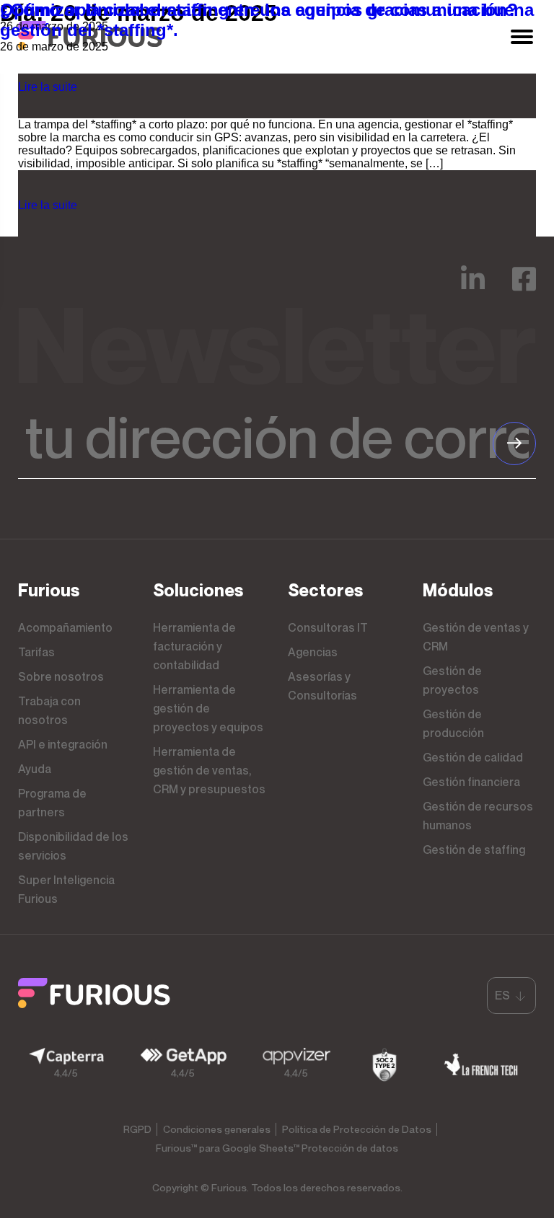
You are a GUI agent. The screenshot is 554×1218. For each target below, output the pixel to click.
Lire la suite (47, 87)
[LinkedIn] (473, 289)
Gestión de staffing (474, 849)
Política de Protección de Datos (356, 1129)
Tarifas (36, 652)
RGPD (137, 1129)
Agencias (313, 652)
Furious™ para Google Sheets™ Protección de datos (277, 1148)
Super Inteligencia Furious (66, 889)
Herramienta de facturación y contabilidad (194, 646)
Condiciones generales (217, 1129)
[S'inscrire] (514, 443)
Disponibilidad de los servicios (73, 845)
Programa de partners (52, 802)
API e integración (62, 744)
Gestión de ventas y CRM (476, 636)
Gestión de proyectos (452, 680)
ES (502, 995)
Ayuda (34, 769)
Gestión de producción (453, 723)
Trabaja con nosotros (49, 710)
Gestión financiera (471, 782)
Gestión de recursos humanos (478, 815)
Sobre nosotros (61, 676)
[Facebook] (524, 289)
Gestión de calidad (473, 757)
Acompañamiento (65, 627)
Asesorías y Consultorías (322, 685)
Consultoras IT (328, 627)
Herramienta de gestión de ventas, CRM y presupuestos (209, 770)
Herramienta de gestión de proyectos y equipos (208, 708)
